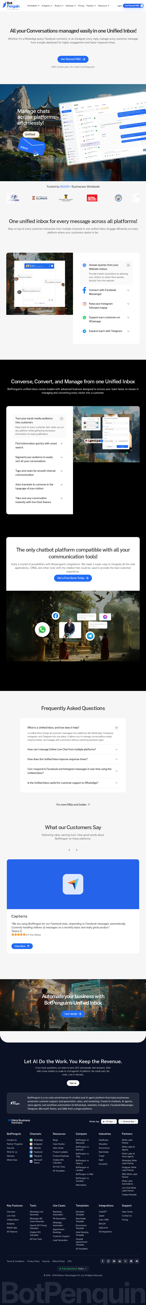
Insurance (103, 1164)
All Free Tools (59, 1167)
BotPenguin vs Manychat (82, 1141)
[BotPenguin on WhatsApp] (131, 1261)
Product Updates (60, 1152)
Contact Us (12, 1140)
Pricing (81, 6)
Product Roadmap (61, 1156)
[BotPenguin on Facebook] (102, 1261)
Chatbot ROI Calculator (58, 1161)
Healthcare (103, 1140)
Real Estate (104, 1152)
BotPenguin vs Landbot (82, 1168)
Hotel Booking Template (82, 1233)
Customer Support (61, 1236)
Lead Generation (60, 1240)
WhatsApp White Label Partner (129, 1162)
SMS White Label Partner (129, 1175)
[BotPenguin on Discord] (137, 1261)
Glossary (11, 1156)
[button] (106, 273)
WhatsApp (38, 1140)
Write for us (12, 1152)
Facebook (38, 1152)
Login (119, 6)
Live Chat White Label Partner (129, 1189)
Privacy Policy (33, 1261)
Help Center (58, 1148)
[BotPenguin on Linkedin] (119, 1261)
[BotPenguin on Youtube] (114, 1261)
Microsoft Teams (38, 1161)
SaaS (101, 1160)
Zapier (102, 1215)
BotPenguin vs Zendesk (82, 1179)
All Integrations (105, 1231)
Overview (11, 1211)
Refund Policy (58, 1261)
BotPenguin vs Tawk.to (82, 1162)
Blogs (55, 1140)
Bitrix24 (102, 1223)
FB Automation (59, 1218)
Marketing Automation (58, 1213)
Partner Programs (15, 1144)
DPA (69, 1261)
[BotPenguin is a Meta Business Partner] (19, 1121)
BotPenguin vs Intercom (82, 1148)
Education (103, 1144)
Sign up (73, 1083)
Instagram (38, 1144)
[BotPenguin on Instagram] (108, 1261)
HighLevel (103, 1227)
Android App (128, 1121)
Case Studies (59, 1144)
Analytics (11, 1223)
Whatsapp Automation (58, 1224)
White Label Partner (127, 1141)
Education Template (80, 1213)
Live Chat (11, 1215)
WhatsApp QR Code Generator (37, 1220)
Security (10, 1148)
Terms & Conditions (15, 1261)
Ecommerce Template (81, 1226)
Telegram (38, 1156)
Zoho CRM (104, 1219)
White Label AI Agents (128, 1148)
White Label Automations (127, 1182)
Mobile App (12, 1227)
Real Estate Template (81, 1220)
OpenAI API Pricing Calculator (38, 1226)
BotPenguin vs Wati (84, 1174)
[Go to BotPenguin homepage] (10, 6)
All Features (12, 1231)
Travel (101, 1156)
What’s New (12, 1160)
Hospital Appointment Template (81, 1242)
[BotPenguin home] (15, 1103)
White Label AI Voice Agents (128, 1155)
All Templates (59, 1170)
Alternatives (81, 1185)
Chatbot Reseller (129, 1194)
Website (37, 1148)
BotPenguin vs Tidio (82, 1155)
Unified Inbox (13, 1219)
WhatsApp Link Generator (36, 1213)
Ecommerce (104, 1148)
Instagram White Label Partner (129, 1168)
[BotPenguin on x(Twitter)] (125, 1261)
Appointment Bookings (58, 1230)
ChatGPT (103, 1211)
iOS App (109, 1121)
